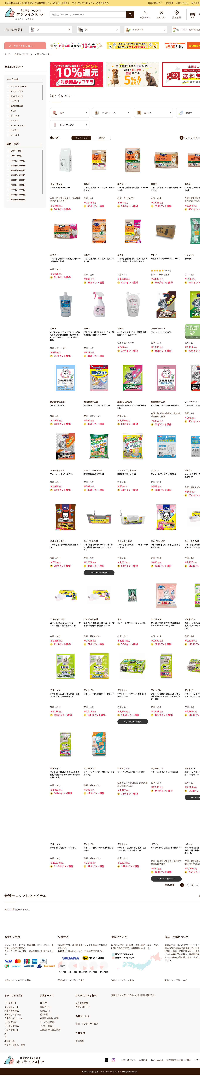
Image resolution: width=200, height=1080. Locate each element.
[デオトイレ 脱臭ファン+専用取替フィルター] (99, 820)
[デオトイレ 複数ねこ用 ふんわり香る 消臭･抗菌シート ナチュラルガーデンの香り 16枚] (65, 744)
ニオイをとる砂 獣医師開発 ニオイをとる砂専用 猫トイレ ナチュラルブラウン (98, 547)
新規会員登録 (82, 1003)
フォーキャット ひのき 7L (161, 332)
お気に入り (45, 1010)
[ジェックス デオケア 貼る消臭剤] (166, 446)
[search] (130, 14)
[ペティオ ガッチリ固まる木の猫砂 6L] (166, 820)
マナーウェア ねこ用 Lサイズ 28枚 (164, 772)
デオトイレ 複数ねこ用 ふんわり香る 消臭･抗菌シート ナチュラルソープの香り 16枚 (165, 696)
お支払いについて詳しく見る (17, 980)
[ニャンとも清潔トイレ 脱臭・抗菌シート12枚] (166, 160)
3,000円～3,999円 (18, 170)
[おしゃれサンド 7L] (65, 378)
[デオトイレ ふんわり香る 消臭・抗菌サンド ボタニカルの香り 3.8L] (65, 666)
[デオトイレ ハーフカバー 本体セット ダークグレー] (132, 666)
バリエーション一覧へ (99, 573)
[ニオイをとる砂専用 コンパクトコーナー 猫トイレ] (132, 517)
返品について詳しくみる (176, 980)
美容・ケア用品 (11, 1010)
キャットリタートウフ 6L (60, 188)
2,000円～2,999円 (18, 166)
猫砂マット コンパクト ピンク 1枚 (97, 405)
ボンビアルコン (17, 96)
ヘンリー (14, 130)
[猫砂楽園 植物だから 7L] (132, 446)
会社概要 (169, 3)
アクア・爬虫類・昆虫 (14, 1045)
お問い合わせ (182, 3)
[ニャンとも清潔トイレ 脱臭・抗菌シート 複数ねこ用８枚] (65, 231)
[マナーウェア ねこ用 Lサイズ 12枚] (132, 744)
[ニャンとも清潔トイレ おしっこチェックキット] (99, 160)
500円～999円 (16, 156)
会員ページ (45, 1007)
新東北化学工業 (17, 106)
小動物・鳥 (9, 1041)
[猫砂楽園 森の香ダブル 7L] (99, 446)
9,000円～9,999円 (18, 199)
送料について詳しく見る (122, 980)
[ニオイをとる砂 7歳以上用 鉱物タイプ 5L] (65, 517)
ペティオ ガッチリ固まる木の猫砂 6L (166, 848)
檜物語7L (188, 259)
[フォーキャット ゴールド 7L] (65, 446)
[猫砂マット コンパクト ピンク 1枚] (99, 378)
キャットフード (11, 1007)
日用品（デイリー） (13, 1018)
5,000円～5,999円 (18, 180)
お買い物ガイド (155, 3)
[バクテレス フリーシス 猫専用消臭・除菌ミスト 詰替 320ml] (132, 304)
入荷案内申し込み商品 (50, 1030)
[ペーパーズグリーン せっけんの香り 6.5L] (132, 378)
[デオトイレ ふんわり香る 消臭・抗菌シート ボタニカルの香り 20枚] (132, 820)
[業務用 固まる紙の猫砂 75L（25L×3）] (166, 231)
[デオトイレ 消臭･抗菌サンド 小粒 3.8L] (99, 666)
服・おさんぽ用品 (12, 1014)
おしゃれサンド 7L (57, 405)
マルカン (14, 120)
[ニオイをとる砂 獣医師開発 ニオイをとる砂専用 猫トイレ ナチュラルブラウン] (99, 517)
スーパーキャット (18, 125)
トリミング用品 (11, 1026)
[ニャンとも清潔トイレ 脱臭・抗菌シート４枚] (132, 160)
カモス (13, 111)
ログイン (44, 1003)
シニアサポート (11, 1030)
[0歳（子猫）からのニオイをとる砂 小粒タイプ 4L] (166, 517)
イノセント (15, 135)
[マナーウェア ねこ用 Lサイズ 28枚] (166, 744)
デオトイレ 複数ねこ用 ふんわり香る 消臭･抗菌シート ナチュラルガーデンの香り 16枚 (65, 774)
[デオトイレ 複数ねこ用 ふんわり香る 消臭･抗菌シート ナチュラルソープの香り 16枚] (166, 666)
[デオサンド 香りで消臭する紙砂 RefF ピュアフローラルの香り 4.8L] (166, 595)
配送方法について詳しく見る (71, 980)
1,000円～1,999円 (18, 161)
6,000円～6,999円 (18, 185)
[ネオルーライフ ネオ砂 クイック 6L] (132, 595)
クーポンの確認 (47, 1022)
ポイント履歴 (46, 1026)
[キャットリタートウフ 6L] (65, 160)
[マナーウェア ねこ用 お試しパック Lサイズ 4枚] (99, 744)
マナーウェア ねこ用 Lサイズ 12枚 (131, 772)
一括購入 (101, 138)
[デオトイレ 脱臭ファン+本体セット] (65, 820)
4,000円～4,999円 (18, 175)
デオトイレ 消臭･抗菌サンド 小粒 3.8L (99, 694)
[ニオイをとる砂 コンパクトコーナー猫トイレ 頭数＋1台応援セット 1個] (65, 595)
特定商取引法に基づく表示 (179, 1060)
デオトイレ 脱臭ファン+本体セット (64, 848)
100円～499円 (16, 151)
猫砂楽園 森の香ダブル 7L (94, 474)
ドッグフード (10, 1003)
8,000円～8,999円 (18, 195)
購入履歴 (44, 1014)
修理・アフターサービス (87, 1024)
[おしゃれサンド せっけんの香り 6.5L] (166, 378)
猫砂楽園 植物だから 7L (126, 474)
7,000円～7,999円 (18, 190)
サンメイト (15, 116)
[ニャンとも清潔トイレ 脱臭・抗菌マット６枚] (99, 231)
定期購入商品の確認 (49, 1018)
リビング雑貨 (10, 1022)
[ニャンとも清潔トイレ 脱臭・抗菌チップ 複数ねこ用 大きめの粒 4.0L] (132, 231)
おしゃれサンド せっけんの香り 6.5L (165, 405)
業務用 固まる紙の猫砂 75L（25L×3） (166, 259)
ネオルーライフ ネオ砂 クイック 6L (131, 623)
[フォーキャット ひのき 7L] (166, 304)
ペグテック (15, 101)
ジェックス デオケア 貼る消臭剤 (163, 474)
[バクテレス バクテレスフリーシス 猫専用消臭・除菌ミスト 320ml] (99, 304)
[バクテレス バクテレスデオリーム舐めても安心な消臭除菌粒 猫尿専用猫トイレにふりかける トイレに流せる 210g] (65, 304)
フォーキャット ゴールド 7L (61, 474)
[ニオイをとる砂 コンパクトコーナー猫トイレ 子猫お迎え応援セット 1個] (99, 595)
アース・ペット (17, 91)
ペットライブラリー (19, 86)
